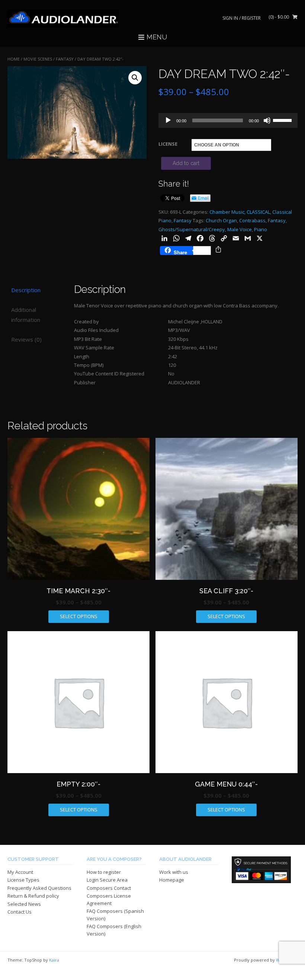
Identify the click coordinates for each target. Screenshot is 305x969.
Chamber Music (226, 212)
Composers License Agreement (109, 899)
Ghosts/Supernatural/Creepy (191, 229)
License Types (23, 879)
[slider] (283, 119)
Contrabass (252, 220)
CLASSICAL (258, 212)
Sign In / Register (241, 18)
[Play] (168, 120)
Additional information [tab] (25, 314)
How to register (104, 872)
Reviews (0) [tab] (26, 339)
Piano (260, 229)
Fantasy (65, 59)
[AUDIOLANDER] (63, 19)
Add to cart (186, 163)
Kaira (54, 960)
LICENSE (167, 143)
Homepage (171, 879)
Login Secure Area (107, 879)
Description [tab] (26, 290)
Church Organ (221, 220)
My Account (20, 872)
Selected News (24, 904)
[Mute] (267, 120)
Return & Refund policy (33, 895)
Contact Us (19, 911)
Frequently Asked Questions (39, 888)
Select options (78, 616)
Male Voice (239, 229)
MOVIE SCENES (37, 59)
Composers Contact (109, 888)
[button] (135, 77)
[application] (228, 120)
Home (13, 59)
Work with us (173, 872)
